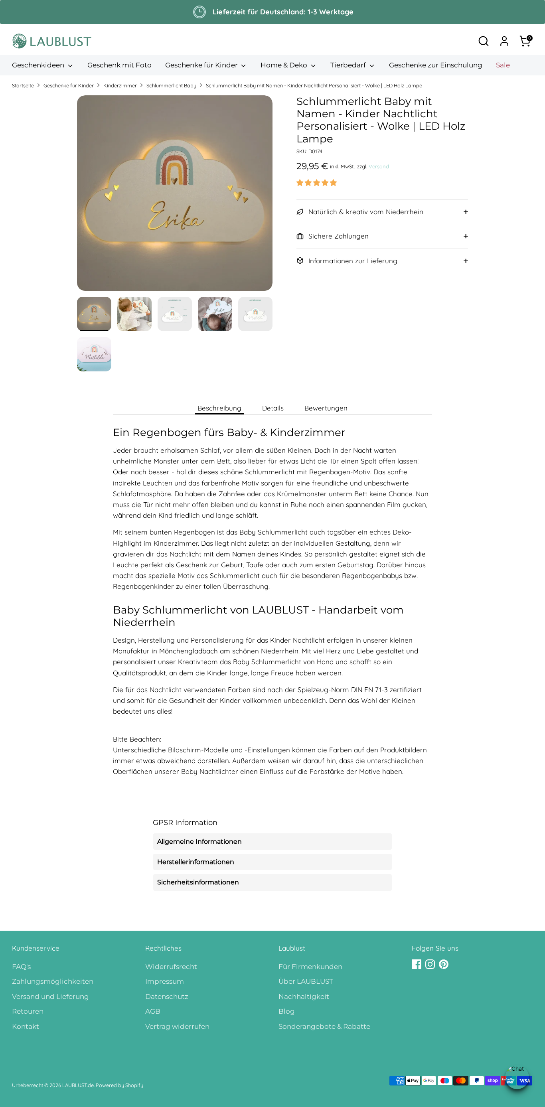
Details (273, 408)
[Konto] (504, 41)
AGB (152, 1011)
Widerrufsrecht (171, 967)
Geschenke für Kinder (202, 65)
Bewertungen (326, 408)
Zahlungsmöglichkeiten (52, 981)
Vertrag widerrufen (177, 1026)
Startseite (23, 85)
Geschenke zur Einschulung (435, 65)
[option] (174, 196)
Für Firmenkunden (310, 967)
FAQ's (21, 967)
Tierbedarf (348, 65)
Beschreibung (219, 408)
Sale (503, 65)
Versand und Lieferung (50, 996)
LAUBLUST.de (78, 1085)
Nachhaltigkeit (303, 996)
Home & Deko (285, 65)
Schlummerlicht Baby (171, 85)
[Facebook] (416, 964)
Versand (379, 166)
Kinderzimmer (120, 85)
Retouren (27, 1011)
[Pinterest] (443, 964)
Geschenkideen (39, 65)
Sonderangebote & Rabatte (324, 1026)
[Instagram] (430, 964)
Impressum (164, 981)
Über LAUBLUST (305, 981)
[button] (316, 182)
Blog (286, 1011)
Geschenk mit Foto (119, 65)
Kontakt (25, 1026)
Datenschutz (166, 996)
